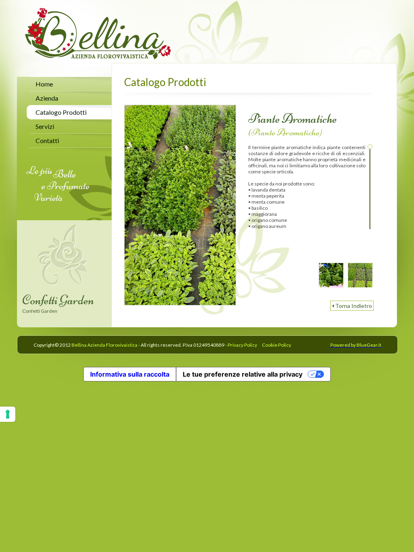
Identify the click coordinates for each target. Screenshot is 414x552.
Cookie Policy (276, 345)
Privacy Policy (242, 345)
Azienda (47, 98)
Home (44, 84)
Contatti (47, 140)
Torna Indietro (353, 305)
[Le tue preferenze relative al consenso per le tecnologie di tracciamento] (7, 414)
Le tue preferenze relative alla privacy (242, 374)
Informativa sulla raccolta (129, 374)
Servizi (45, 126)
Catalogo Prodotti (61, 112)
